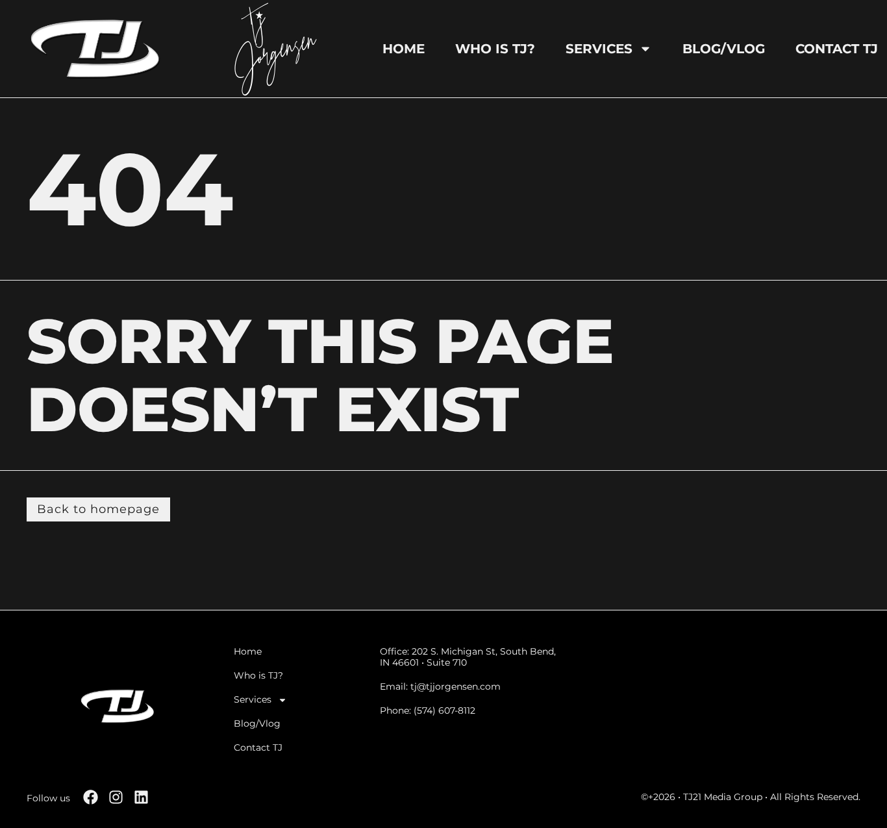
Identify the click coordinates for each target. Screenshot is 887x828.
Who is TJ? (495, 48)
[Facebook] (90, 797)
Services (599, 48)
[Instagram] (115, 797)
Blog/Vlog (723, 48)
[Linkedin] (141, 797)
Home (403, 48)
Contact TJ (836, 48)
